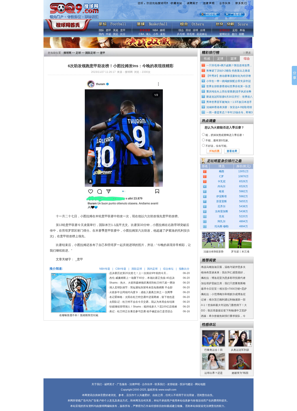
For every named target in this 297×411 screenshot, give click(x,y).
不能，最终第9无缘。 (217, 140)
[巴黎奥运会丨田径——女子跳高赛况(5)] (213, 331)
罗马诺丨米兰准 (240, 251)
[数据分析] (231, 23)
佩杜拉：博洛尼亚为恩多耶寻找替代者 (223, 277)
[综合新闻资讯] (191, 23)
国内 (101, 34)
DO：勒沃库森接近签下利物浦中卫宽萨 (224, 310)
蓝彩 (162, 34)
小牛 (155, 34)
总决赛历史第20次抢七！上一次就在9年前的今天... (138, 273)
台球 (202, 30)
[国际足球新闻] (112, 23)
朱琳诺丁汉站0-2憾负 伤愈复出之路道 (228, 70)
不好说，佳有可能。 (217, 145)
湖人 (148, 34)
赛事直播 (145, 30)
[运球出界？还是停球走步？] (213, 354)
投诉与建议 (186, 384)
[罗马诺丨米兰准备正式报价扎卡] (240, 233)
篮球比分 (224, 34)
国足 (115, 34)
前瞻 (241, 34)
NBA (155, 30)
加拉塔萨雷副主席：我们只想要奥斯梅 (223, 283)
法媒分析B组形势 (214, 251)
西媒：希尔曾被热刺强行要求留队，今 (223, 315)
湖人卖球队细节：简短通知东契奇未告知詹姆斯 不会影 (141, 287)
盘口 (234, 34)
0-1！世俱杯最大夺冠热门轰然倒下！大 (224, 305)
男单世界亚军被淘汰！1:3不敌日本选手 (229, 102)
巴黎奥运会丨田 (213, 349)
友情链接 (172, 384)
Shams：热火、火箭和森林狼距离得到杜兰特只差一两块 (142, 282)
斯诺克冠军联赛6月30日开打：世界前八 (229, 96)
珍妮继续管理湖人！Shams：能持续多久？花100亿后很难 (143, 306)
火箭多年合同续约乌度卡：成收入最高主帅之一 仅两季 (141, 292)
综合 (181, 30)
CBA (141, 34)
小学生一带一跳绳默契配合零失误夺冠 (228, 81)
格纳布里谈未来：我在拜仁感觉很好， (223, 272)
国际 (101, 30)
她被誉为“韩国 (240, 372)
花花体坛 (202, 34)
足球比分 (224, 30)
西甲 (108, 30)
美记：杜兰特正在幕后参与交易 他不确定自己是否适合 (141, 311)
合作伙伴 (147, 384)
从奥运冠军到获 (240, 349)
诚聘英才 (109, 384)
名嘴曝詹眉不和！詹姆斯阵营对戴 (78, 315)
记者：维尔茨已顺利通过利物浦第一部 (223, 299)
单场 (242, 30)
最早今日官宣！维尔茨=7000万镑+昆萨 (224, 288)
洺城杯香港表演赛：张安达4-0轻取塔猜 (229, 107)
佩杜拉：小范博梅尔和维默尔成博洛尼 (223, 294)
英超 (115, 30)
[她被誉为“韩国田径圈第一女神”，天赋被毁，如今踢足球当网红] (240, 354)
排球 (195, 30)
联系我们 (160, 384)
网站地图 (200, 384)
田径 (188, 30)
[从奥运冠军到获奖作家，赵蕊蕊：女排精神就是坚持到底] (240, 331)
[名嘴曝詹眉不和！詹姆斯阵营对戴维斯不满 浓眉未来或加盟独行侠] (79, 274)
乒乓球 (181, 34)
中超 (108, 34)
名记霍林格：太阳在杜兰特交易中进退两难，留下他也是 (142, 297)
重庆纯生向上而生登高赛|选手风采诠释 (228, 91)
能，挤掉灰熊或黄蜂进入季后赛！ (225, 135)
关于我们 (97, 384)
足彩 (235, 30)
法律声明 (134, 384)
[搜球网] (67, 23)
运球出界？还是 (213, 372)
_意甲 (79, 259)
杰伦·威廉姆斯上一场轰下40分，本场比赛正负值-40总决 (142, 277)
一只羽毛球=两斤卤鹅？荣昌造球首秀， (229, 65)
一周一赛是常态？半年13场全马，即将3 (229, 112)
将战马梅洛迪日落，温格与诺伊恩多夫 (223, 267)
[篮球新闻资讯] (152, 23)
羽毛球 (191, 34)
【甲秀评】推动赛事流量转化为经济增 (228, 75)
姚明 (162, 30)
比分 (122, 34)
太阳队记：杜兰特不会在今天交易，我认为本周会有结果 (142, 301)
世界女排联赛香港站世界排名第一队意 (228, 86)
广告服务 (122, 384)
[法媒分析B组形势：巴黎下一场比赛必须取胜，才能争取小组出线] (213, 233)
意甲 (122, 30)
